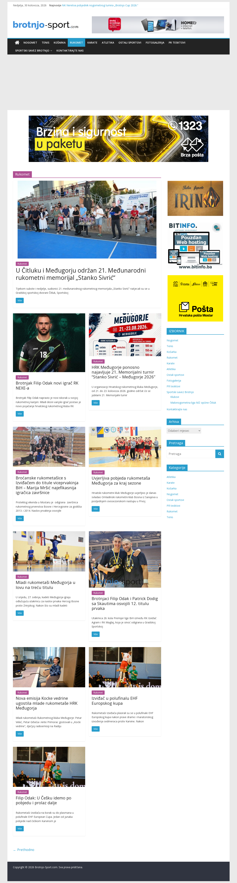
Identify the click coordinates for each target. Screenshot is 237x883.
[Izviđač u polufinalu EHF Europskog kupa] (125, 649)
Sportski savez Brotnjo (32, 50)
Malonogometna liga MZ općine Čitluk (193, 402)
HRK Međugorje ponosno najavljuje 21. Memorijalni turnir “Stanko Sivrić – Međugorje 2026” (123, 372)
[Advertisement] (118, 82)
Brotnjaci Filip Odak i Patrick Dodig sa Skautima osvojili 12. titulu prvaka (125, 603)
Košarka (60, 42)
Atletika (108, 42)
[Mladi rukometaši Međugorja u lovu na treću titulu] (49, 533)
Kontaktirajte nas (70, 50)
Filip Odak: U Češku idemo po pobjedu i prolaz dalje (43, 800)
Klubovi (174, 397)
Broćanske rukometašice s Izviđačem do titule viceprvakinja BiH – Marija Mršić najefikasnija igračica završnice (47, 485)
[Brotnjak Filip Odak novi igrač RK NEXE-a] (49, 316)
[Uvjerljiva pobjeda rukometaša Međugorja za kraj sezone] (125, 429)
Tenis (45, 42)
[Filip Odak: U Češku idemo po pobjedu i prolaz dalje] (49, 749)
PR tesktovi (177, 42)
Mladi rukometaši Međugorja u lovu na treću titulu (45, 584)
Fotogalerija (155, 42)
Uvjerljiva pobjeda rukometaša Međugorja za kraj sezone (121, 480)
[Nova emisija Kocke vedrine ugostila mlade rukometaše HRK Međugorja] (49, 649)
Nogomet (30, 42)
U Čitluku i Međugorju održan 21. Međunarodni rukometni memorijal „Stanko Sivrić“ (81, 273)
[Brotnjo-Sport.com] (17, 43)
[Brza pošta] (118, 139)
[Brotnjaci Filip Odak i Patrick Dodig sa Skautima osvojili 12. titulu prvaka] (125, 533)
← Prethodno (23, 849)
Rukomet (76, 42)
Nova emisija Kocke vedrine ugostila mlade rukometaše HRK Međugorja (46, 703)
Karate (92, 42)
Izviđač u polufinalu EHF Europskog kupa (115, 700)
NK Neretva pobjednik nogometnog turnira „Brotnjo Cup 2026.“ (100, 5)
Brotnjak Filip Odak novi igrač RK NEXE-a (47, 385)
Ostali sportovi (129, 42)
